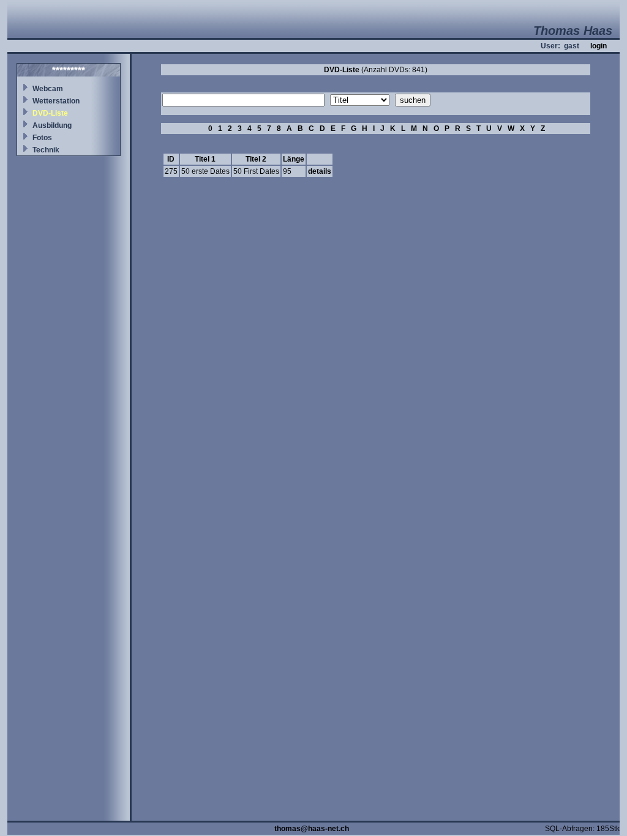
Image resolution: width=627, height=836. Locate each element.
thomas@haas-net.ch (311, 828)
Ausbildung (52, 125)
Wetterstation (56, 101)
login (598, 46)
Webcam (47, 88)
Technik (45, 150)
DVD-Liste (50, 113)
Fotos (42, 137)
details (319, 171)
